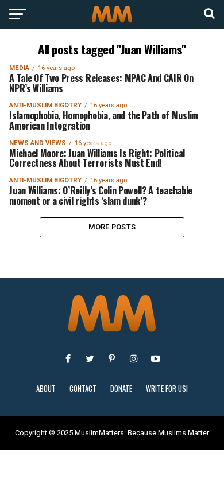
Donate (121, 388)
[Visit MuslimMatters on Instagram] (133, 358)
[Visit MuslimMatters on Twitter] (90, 358)
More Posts (112, 227)
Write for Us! (167, 388)
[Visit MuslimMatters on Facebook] (68, 358)
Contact (82, 388)
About (46, 388)
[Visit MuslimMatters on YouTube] (155, 358)
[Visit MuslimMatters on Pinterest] (112, 358)
